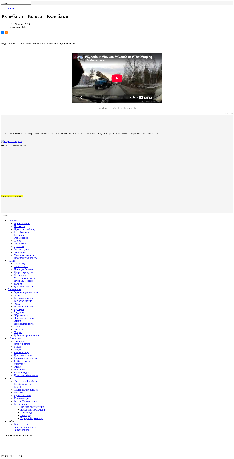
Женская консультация (32, 409)
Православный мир (24, 229)
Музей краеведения (24, 278)
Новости (12, 220)
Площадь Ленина (23, 269)
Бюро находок (21, 372)
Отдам (17, 366)
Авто (17, 295)
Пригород (25, 415)
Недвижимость (22, 343)
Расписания (20, 404)
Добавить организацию (26, 335)
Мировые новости (24, 255)
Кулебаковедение (23, 384)
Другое (18, 283)
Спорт (17, 240)
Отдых (17, 321)
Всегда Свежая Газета (26, 401)
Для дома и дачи (23, 355)
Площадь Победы (23, 280)
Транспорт (19, 341)
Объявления (14, 338)
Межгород (26, 412)
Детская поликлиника (32, 407)
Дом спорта (20, 275)
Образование (21, 237)
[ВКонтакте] (2, 32)
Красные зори (21, 398)
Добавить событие (24, 286)
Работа (17, 346)
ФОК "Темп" (21, 266)
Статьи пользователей (26, 389)
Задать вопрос (21, 429)
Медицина (19, 312)
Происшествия (22, 223)
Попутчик (19, 369)
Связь (17, 326)
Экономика (20, 252)
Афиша (11, 260)
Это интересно (22, 249)
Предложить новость (25, 257)
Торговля (19, 329)
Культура (19, 235)
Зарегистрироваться (25, 427)
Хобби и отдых (22, 361)
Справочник (14, 289)
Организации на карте (26, 292)
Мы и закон (20, 243)
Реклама (18, 392)
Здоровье (19, 246)
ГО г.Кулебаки (22, 232)
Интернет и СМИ (23, 306)
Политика (19, 226)
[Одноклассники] (6, 32)
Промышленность (24, 323)
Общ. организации (24, 318)
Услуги (18, 332)
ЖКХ (17, 303)
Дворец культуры (23, 272)
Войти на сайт (22, 424)
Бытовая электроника (25, 358)
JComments (229, 113)
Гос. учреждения (23, 300)
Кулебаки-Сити (22, 395)
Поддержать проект (12, 196)
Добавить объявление (26, 375)
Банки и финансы (23, 298)
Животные (20, 364)
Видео (11, 8)
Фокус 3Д (19, 263)
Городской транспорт (31, 418)
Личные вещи (21, 352)
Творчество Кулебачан (26, 381)
